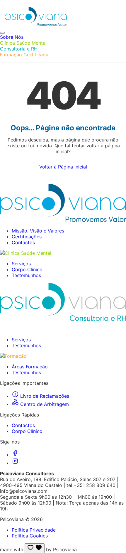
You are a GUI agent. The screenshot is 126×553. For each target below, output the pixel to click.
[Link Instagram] (15, 463)
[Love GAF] (35, 548)
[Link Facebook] (15, 455)
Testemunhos (26, 275)
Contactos (23, 242)
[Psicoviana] (65, 16)
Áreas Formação (30, 367)
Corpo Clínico (27, 269)
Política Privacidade (34, 530)
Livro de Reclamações (44, 396)
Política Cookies (30, 536)
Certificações (27, 237)
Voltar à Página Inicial (63, 167)
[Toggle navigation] (2, 33)
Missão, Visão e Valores (38, 231)
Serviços (21, 264)
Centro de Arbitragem (44, 404)
